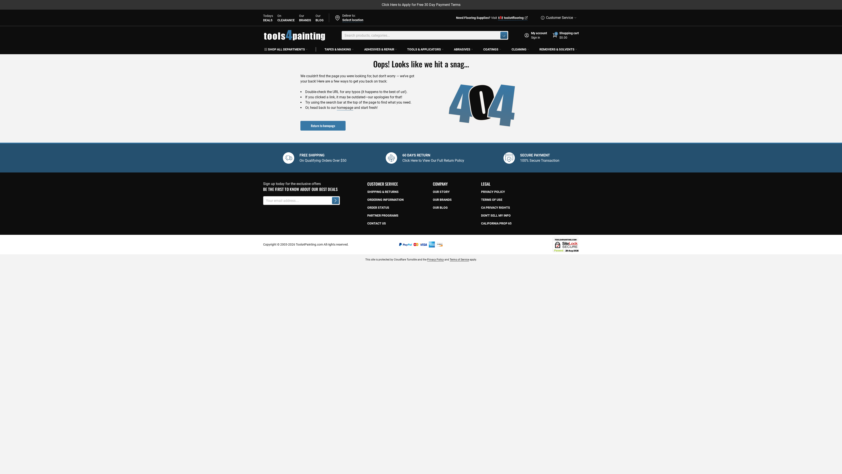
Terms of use (491, 199)
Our (305, 18)
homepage (345, 108)
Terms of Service (459, 259)
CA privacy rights (495, 207)
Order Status (378, 207)
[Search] (504, 35)
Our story (441, 192)
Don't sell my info (496, 215)
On (286, 18)
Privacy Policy (435, 259)
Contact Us (376, 223)
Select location (352, 20)
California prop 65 (496, 223)
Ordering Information (385, 199)
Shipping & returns (383, 192)
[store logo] (294, 35)
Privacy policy (493, 192)
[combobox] (425, 35)
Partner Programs (382, 215)
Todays (268, 18)
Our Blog (440, 207)
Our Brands (442, 199)
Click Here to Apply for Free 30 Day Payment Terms (421, 5)
